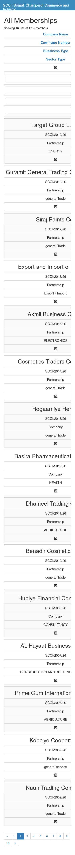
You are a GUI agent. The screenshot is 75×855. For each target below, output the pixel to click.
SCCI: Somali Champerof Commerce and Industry (36, 6)
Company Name (55, 34)
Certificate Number (56, 42)
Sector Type (55, 59)
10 (8, 843)
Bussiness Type (55, 50)
